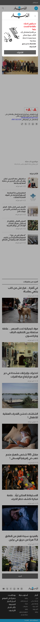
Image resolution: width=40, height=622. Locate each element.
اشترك (20, 52)
